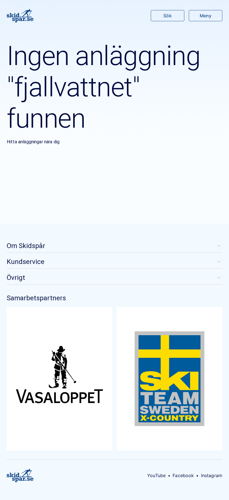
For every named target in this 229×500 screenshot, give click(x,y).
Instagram (211, 475)
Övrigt (16, 278)
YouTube (156, 475)
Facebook (183, 475)
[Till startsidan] (20, 15)
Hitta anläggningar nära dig (33, 141)
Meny (205, 15)
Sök (167, 15)
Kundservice (25, 262)
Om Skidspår (26, 246)
